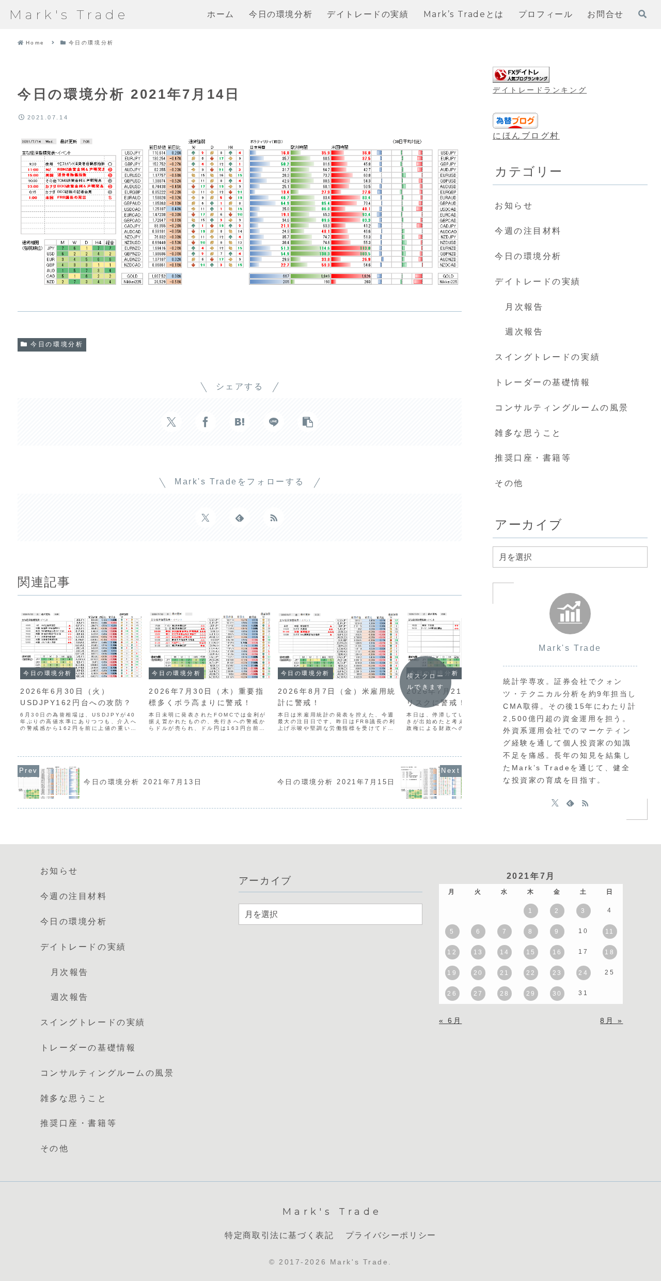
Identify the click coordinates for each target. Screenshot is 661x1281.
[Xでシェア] (171, 421)
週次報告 (524, 331)
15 (531, 952)
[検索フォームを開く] (642, 14)
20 (478, 973)
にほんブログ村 (526, 135)
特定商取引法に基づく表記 (279, 1235)
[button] (307, 421)
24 (583, 973)
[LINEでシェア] (273, 421)
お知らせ (514, 205)
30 (557, 993)
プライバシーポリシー (390, 1235)
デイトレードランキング (540, 90)
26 (452, 993)
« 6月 (450, 1020)
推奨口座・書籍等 (533, 457)
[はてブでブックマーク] (239, 421)
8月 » (611, 1020)
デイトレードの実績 (538, 281)
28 (505, 993)
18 (610, 952)
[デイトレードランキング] (521, 74)
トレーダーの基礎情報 (543, 382)
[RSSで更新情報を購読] (273, 517)
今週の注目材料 (528, 230)
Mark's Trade (570, 648)
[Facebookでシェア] (205, 421)
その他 (509, 483)
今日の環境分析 (56, 344)
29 (531, 993)
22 (531, 973)
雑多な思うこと (528, 433)
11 (610, 931)
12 (452, 952)
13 (478, 952)
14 (505, 952)
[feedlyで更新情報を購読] (239, 517)
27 (478, 993)
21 (505, 973)
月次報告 (524, 306)
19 (452, 973)
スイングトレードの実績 (547, 357)
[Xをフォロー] (205, 517)
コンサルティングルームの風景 (562, 407)
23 (557, 973)
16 (557, 952)
